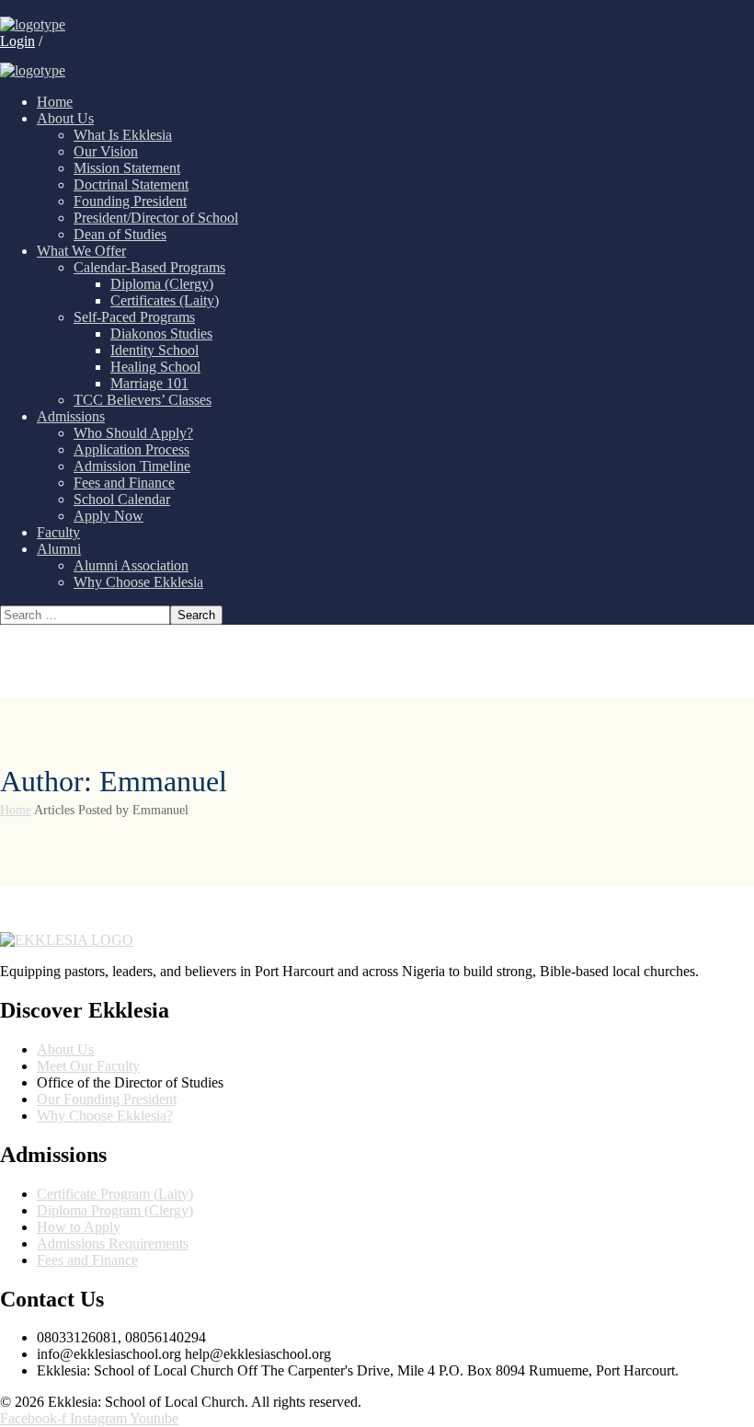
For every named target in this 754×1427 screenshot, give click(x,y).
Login (17, 41)
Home (15, 810)
